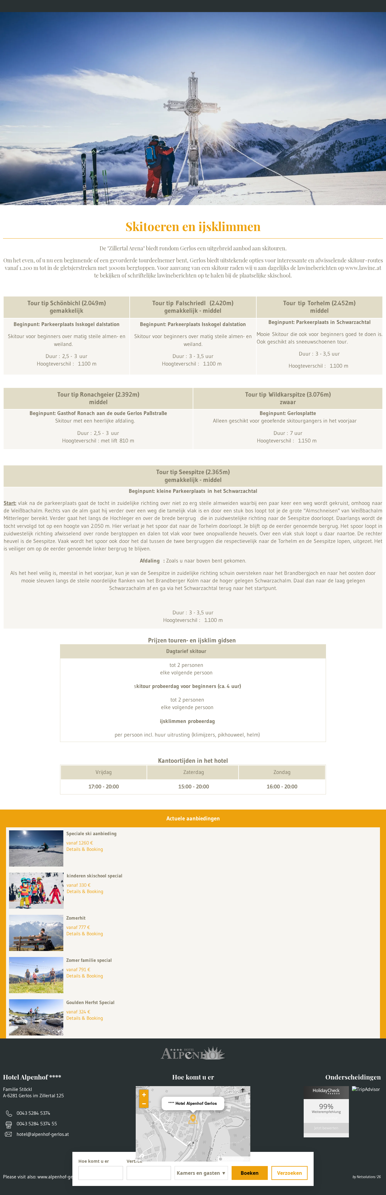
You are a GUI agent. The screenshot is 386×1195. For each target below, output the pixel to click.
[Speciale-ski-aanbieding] (37, 865)
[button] (193, 1119)
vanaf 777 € (78, 927)
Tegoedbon (43, 6)
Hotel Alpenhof (326, 1117)
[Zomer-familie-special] (37, 991)
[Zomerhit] (37, 949)
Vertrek (134, 1161)
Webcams (127, 6)
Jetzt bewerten (326, 1127)
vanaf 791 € (78, 969)
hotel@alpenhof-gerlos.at (43, 1134)
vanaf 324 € (78, 1012)
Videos (159, 6)
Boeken (250, 1173)
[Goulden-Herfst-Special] (37, 1034)
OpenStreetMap (236, 1158)
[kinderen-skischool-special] (38, 907)
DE (378, 6)
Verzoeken (289, 1173)
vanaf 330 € (79, 885)
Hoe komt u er (86, 6)
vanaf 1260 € (79, 843)
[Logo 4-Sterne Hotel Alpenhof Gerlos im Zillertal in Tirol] (193, 27)
